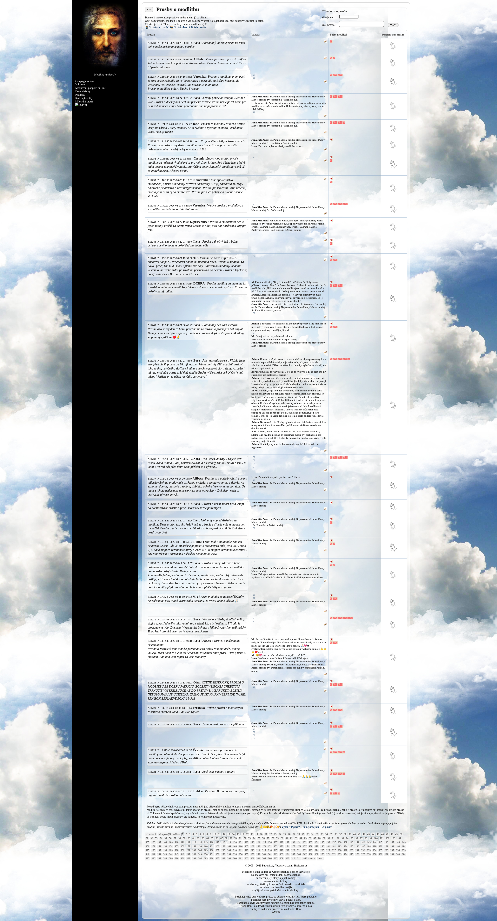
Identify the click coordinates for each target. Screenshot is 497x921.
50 (401, 834)
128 (281, 842)
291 (182, 858)
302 (246, 858)
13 (229, 834)
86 (310, 838)
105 (147, 842)
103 (393, 838)
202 (188, 850)
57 (175, 838)
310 (293, 858)
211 (240, 850)
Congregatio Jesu (84, 81)
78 (273, 838)
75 (259, 838)
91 (333, 838)
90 (329, 838)
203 (194, 850)
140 (351, 842)
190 (380, 846)
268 (310, 854)
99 (370, 838)
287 (159, 858)
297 (217, 858)
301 (240, 858)
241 (153, 854)
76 (263, 838)
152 (159, 846)
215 (264, 850)
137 (334, 842)
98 (366, 838)
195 (147, 850)
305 (264, 858)
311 (299, 858)
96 (356, 838)
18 (252, 834)
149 (404, 842)
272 (334, 854)
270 (322, 854)
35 (331, 834)
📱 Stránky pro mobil (157, 27)
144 (374, 842)
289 (171, 858)
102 (387, 838)
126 (270, 842)
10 (215, 834)
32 (317, 834)
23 (275, 834)
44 (373, 834)
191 (386, 846)
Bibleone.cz (300, 865)
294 (200, 858)
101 (381, 838)
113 (194, 842)
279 (374, 854)
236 (386, 850)
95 (352, 838)
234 (374, 850)
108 (165, 842)
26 (289, 834)
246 (182, 854)
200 (176, 850)
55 (165, 838)
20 (261, 834)
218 (281, 850)
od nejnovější (165, 834)
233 (369, 850)
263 (281, 854)
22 (270, 834)
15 (238, 834)
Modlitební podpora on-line (90, 88)
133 (310, 842)
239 (404, 850)
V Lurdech (81, 84)
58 (179, 838)
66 (217, 838)
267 (305, 854)
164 (229, 846)
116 (211, 842)
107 (159, 842)
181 (328, 846)
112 (188, 842)
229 (345, 850)
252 (217, 854)
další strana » (309, 858)
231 (357, 850)
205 (206, 850)
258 (252, 854)
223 (310, 850)
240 (147, 854)
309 (287, 858)
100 (376, 838)
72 (245, 838)
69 (231, 838)
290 (176, 858)
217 (275, 850)
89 (324, 838)
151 (153, 846)
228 (339, 850)
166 (240, 846)
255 (235, 854)
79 (277, 838)
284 (404, 854)
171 (270, 846)
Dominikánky (82, 91)
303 (252, 858)
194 (404, 846)
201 (182, 850)
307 (275, 858)
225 (322, 850)
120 (235, 842)
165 (235, 846)
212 (246, 850)
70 (235, 838)
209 (229, 850)
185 (351, 846)
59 (184, 838)
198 (165, 850)
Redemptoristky (84, 98)
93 (342, 838)
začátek (176, 834)
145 (380, 842)
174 (287, 846)
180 (322, 846)
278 (369, 854)
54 (161, 838)
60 (189, 838)
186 (357, 846)
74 (254, 838)
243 (165, 854)
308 (281, 858)
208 (223, 850)
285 (147, 858)
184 (345, 846)
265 (293, 854)
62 (198, 838)
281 (386, 854)
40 (354, 834)
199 (171, 850)
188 (369, 846)
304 (258, 858)
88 (319, 838)
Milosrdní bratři (84, 101)
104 (399, 838)
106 (153, 842)
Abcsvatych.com (284, 865)
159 (200, 846)
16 (243, 834)
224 (316, 850)
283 (398, 854)
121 (240, 842)
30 (308, 834)
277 (363, 854)
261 (270, 854)
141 (357, 842)
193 (398, 846)
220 (293, 850)
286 (153, 858)
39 (350, 834)
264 (287, 854)
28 (298, 834)
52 (151, 838)
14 (233, 834)
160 (206, 846)
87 (315, 838)
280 (380, 854)
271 (328, 854)
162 (217, 846)
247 (188, 854)
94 (347, 838)
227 (334, 850)
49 (396, 834)
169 (258, 846)
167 (246, 846)
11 (219, 834)
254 (229, 854)
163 (223, 846)
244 (171, 854)
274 (345, 854)
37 (340, 834)
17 (247, 834)
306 (270, 858)
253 (223, 854)
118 (223, 842)
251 (211, 854)
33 (322, 834)
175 (293, 846)
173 (281, 846)
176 (299, 846)
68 (226, 838)
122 (246, 842)
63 (203, 838)
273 (339, 854)
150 (147, 846)
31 (312, 834)
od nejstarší (151, 834)
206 (211, 850)
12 (224, 834)
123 (252, 842)
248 (194, 854)
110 (176, 842)
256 (240, 854)
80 (282, 838)
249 (200, 854)
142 (363, 842)
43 (368, 834)
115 (206, 842)
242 (159, 854)
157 (188, 846)
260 (264, 854)
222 (305, 850)
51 (147, 838)
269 (316, 854)
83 (296, 838)
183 (339, 846)
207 (217, 850)
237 (392, 850)
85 (305, 838)
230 (351, 850)
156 (182, 846)
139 (345, 842)
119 (229, 842)
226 (328, 850)
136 (328, 842)
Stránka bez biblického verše (188, 27)
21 (266, 834)
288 (165, 858)
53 (156, 838)
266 (299, 854)
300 (235, 858)
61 (193, 838)
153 (165, 846)
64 (207, 838)
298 (223, 858)
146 (386, 842)
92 (338, 838)
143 (369, 842)
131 (299, 842)
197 (159, 850)
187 (363, 846)
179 (316, 846)
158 (194, 846)
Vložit (393, 25)
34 (326, 834)
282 (392, 854)
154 (171, 846)
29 (303, 834)
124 (258, 842)
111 (182, 842)
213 (252, 850)
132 (305, 842)
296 (211, 858)
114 (200, 842)
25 (284, 834)
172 (275, 846)
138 (339, 842)
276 (357, 854)
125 (264, 842)
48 (392, 834)
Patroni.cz (267, 865)
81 (287, 838)
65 (212, 838)
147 (392, 842)
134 (316, 842)
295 (206, 858)
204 (200, 850)
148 (398, 842)
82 (291, 838)
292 (188, 858)
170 (264, 846)
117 (217, 842)
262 (275, 854)
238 (398, 850)
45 (378, 834)
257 (246, 854)
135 (322, 842)
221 (299, 850)
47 (387, 834)
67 (221, 838)
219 (287, 850)
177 (305, 846)
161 (211, 846)
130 (293, 842)
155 (176, 846)
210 (235, 850)
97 (361, 838)
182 (334, 846)
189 (374, 846)
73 (249, 838)
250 (206, 854)
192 (392, 846)
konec (320, 858)
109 (171, 842)
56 (170, 838)
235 (380, 850)
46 (382, 834)
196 (153, 850)
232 (363, 850)
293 (194, 858)
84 (301, 838)
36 (336, 834)
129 (287, 842)
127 (275, 842)
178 (310, 846)
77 (268, 838)
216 (270, 850)
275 (351, 854)
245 (176, 854)
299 (229, 858)
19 (256, 834)
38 (345, 834)
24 (280, 834)
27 (294, 834)
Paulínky (80, 94)
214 (258, 850)
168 (252, 846)
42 (364, 834)
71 (240, 838)
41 (359, 834)
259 (258, 854)
